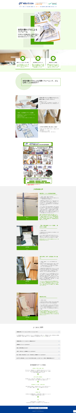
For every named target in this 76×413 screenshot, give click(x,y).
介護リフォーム (38, 6)
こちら (44, 336)
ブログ (56, 6)
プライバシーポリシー (38, 409)
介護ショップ (24, 6)
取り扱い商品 (28, 6)
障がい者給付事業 (42, 6)
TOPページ (20, 6)
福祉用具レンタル (33, 6)
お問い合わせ (52, 6)
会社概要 (46, 6)
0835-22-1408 (39, 4)
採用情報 (49, 6)
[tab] (38, 332)
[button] (18, 206)
